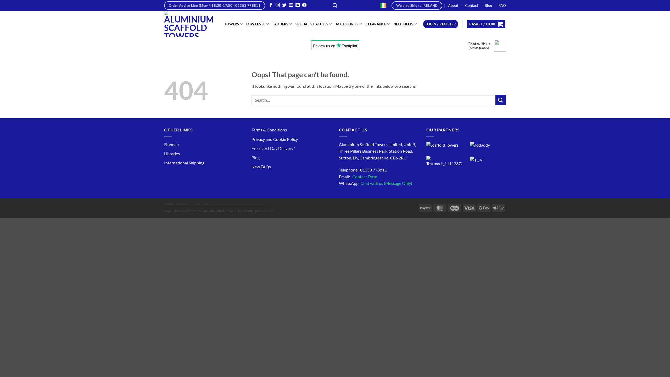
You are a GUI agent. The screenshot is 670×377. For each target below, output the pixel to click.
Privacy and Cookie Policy (275, 139)
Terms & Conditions (269, 129)
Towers (231, 24)
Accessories (347, 24)
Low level (255, 24)
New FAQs (261, 166)
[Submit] (500, 100)
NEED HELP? (403, 24)
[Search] (335, 6)
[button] (440, 24)
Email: (358, 176)
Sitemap (171, 144)
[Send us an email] (291, 5)
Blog (488, 5)
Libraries (172, 153)
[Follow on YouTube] (304, 5)
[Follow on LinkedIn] (297, 5)
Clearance (376, 24)
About (453, 5)
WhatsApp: (375, 183)
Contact (471, 5)
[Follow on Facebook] (271, 5)
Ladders (280, 24)
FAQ (502, 5)
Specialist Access (311, 24)
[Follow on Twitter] (284, 5)
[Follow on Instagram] (278, 5)
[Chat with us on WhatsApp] (500, 45)
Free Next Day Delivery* (273, 148)
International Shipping (184, 162)
